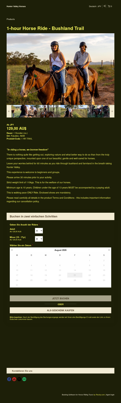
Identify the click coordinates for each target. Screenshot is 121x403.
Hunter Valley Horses (16, 6)
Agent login (110, 394)
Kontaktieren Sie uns (22, 370)
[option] (20, 111)
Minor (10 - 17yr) (18, 238)
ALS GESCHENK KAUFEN (60, 310)
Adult (15, 230)
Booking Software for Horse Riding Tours (78, 394)
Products (11, 19)
